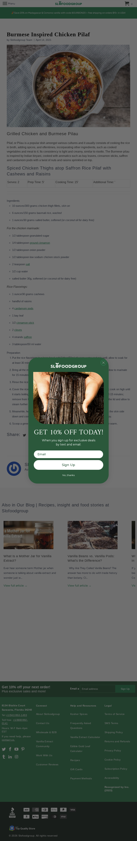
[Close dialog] (103, 362)
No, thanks (68, 475)
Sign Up (68, 465)
